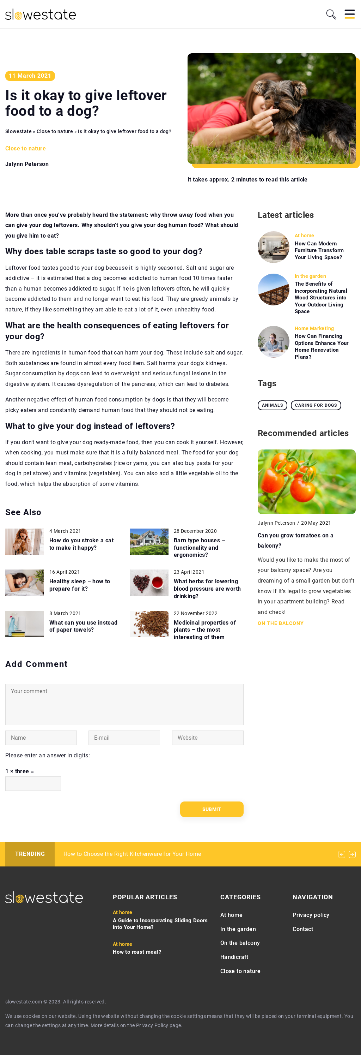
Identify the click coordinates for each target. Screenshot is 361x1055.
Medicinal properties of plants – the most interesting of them (205, 630)
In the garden (238, 929)
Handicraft (234, 957)
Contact (303, 929)
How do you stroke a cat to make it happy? (81, 544)
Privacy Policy (152, 1025)
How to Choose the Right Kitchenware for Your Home (132, 854)
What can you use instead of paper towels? (83, 626)
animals (272, 405)
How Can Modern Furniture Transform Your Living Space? (319, 250)
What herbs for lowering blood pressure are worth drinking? (207, 589)
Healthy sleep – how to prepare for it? (79, 585)
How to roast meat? (137, 952)
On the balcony (240, 943)
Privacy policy (311, 915)
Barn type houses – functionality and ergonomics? (199, 548)
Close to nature (25, 148)
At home (231, 915)
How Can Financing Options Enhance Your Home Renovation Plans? (322, 346)
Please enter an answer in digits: (47, 755)
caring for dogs (316, 405)
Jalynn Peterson (27, 164)
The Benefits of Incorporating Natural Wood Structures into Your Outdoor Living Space (321, 298)
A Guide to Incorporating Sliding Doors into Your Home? (160, 924)
